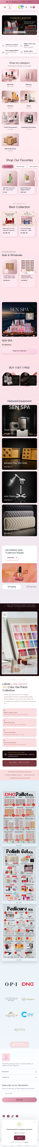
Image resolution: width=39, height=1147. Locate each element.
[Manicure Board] (19, 520)
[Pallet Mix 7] (30, 838)
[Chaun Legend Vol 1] (27, 879)
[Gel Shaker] (8, 946)
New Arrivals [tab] (20, 166)
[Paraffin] (20, 812)
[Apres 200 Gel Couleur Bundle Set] (19, 25)
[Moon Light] (18, 954)
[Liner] (20, 802)
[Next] (35, 179)
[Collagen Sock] (19, 939)
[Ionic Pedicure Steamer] (19, 487)
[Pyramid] (27, 869)
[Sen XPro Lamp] (30, 915)
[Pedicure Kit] (31, 802)
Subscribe (19, 1100)
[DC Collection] (12, 887)
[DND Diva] (12, 896)
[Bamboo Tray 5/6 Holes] (19, 454)
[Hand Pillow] (8, 954)
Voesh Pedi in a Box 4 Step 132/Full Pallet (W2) (9, 277)
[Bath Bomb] (9, 915)
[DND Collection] (27, 887)
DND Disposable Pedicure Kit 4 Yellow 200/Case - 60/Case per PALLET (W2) (27, 277)
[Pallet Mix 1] (30, 812)
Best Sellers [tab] (7, 166)
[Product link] (9, 273)
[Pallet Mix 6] (19, 838)
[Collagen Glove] (9, 939)
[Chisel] (12, 859)
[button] (5, 7)
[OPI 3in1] (27, 896)
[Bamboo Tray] (19, 946)
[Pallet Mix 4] (30, 825)
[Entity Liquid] (9, 923)
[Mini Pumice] (9, 812)
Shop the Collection (19, 351)
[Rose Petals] (31, 923)
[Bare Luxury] (9, 931)
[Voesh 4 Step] (21, 923)
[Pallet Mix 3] (19, 825)
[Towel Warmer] (19, 421)
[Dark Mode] (21, 7)
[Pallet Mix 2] (8, 825)
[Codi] (20, 931)
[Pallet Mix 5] (9, 838)
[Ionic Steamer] (19, 915)
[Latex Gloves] (9, 802)
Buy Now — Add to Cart (20, 763)
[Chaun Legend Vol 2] (11, 879)
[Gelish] (27, 859)
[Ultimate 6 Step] (30, 939)
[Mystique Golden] (30, 931)
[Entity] (12, 870)
